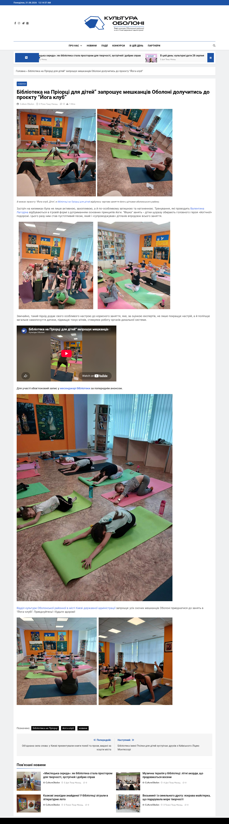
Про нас (74, 45)
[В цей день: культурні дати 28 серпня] (84, 59)
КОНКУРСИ (118, 45)
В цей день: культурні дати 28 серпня (115, 55)
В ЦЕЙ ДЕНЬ (136, 45)
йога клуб (68, 728)
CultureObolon (53, 782)
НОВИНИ (92, 45)
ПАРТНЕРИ (154, 45)
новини (83, 728)
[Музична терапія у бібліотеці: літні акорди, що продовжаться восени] (148, 59)
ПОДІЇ (104, 45)
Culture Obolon (27, 104)
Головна (21, 71)
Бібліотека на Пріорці (45, 728)
